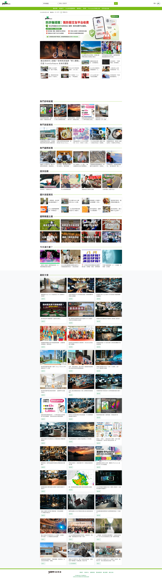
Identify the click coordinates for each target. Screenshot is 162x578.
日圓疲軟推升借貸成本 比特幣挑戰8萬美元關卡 (108, 390)
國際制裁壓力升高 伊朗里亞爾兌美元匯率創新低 (81, 511)
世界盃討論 (105, 8)
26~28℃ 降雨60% (61, 12)
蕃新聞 (55, 8)
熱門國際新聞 (46, 148)
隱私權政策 (99, 572)
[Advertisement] (78, 90)
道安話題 (44, 171)
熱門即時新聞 (46, 101)
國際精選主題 (46, 216)
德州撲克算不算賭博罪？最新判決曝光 (50, 318)
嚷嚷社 (79, 8)
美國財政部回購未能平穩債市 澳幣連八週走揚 (108, 318)
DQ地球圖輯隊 (70, 8)
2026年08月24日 (44, 12)
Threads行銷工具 (94, 8)
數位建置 (105, 572)
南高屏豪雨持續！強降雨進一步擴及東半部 (107, 415)
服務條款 (92, 572)
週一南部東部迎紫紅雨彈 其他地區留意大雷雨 (80, 487)
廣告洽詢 (111, 572)
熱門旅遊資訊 (46, 124)
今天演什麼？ (46, 247)
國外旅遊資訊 (46, 194)
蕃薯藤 (6, 3)
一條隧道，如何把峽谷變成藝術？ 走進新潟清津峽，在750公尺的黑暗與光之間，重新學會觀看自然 (108, 536)
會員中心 (86, 572)
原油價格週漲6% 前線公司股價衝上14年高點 (80, 439)
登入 (155, 3)
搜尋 (84, 8)
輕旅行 (61, 8)
